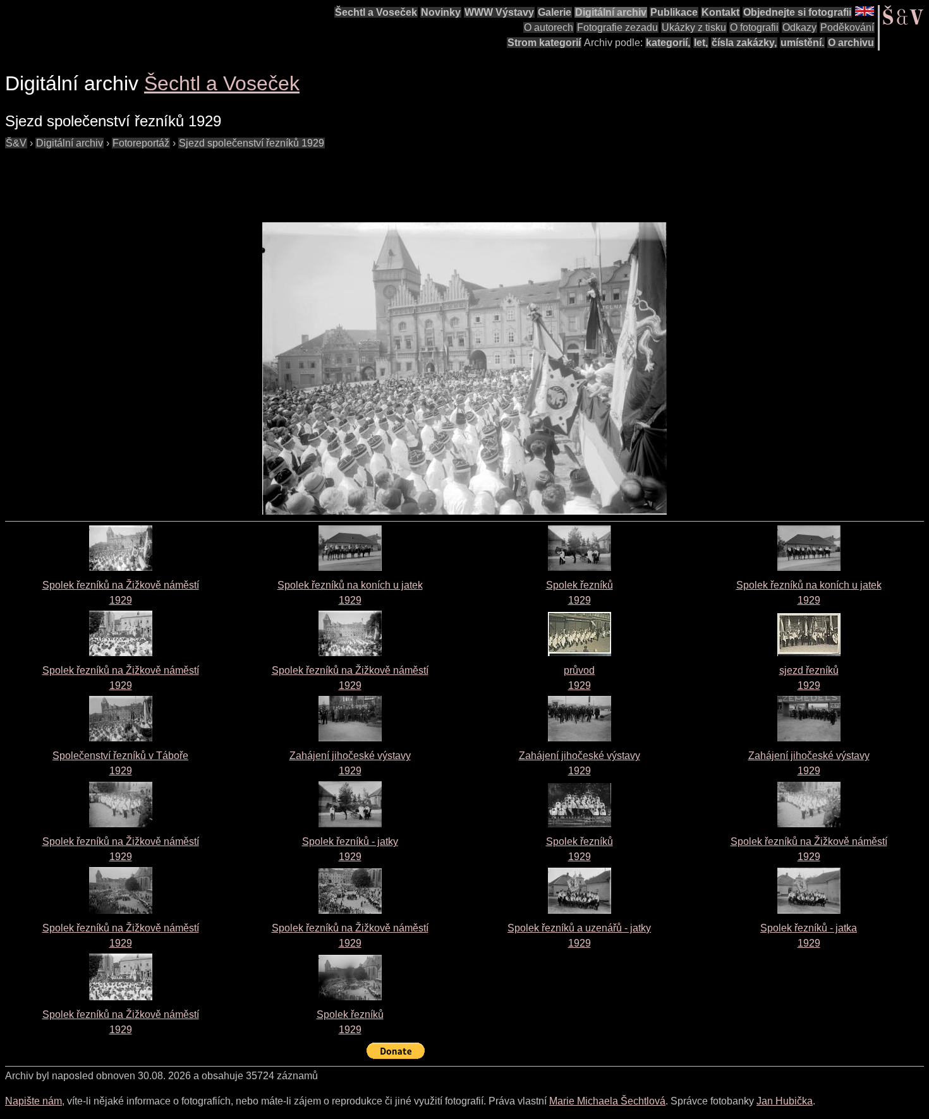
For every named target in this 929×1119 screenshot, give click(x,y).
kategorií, (668, 42)
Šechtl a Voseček (376, 12)
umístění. (802, 42)
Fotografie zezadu (617, 27)
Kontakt (720, 12)
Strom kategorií (544, 42)
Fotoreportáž (140, 143)
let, (701, 42)
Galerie (554, 12)
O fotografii (754, 27)
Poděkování (847, 27)
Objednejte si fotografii (797, 12)
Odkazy (799, 27)
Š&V (16, 143)
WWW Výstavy (499, 12)
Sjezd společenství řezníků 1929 (251, 143)
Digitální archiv (611, 12)
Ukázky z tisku (694, 27)
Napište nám (33, 1101)
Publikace (674, 12)
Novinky (441, 12)
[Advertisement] (235, 179)
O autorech (548, 27)
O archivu (851, 42)
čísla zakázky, (744, 42)
